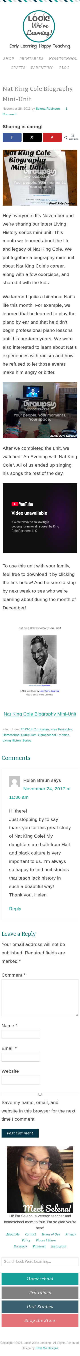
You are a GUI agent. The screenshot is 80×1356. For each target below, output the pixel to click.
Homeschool (40, 1278)
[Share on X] (32, 137)
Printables (40, 1292)
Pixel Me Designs (47, 1348)
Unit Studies (40, 1306)
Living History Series (17, 740)
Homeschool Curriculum (19, 735)
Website (10, 1071)
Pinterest (39, 1246)
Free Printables (61, 729)
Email (9, 1048)
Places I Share (46, 1240)
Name (9, 1025)
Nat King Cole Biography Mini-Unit (40, 713)
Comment (13, 974)
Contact (30, 1234)
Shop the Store (40, 1320)
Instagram (58, 1246)
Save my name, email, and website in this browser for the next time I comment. (38, 1111)
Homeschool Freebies (53, 735)
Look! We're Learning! (40, 29)
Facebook (20, 1246)
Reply (15, 908)
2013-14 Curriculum (35, 729)
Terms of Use (51, 1234)
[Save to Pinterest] (52, 137)
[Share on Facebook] (12, 137)
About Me (13, 1234)
